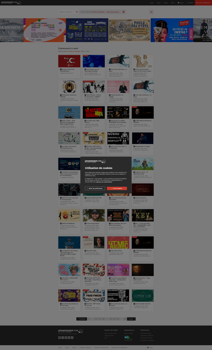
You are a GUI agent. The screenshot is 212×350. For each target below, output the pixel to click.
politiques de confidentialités (104, 182)
